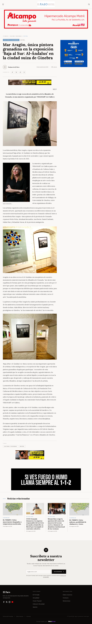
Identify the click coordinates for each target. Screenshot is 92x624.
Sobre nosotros (67, 595)
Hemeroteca (66, 601)
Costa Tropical (37, 601)
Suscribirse (58, 571)
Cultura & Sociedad (38, 604)
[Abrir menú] (3, 4)
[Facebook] (12, 72)
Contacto (66, 598)
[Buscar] (89, 4)
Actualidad (36, 598)
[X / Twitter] (7, 602)
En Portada (36, 595)
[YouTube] (12, 602)
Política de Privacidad (8, 616)
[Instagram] (9, 602)
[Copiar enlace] (24, 72)
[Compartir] (20, 72)
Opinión (35, 607)
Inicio (6, 36)
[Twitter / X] (16, 72)
